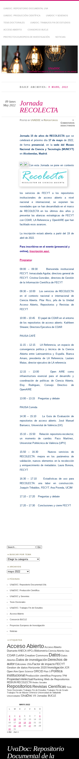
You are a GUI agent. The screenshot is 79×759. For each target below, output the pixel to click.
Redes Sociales (39, 682)
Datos (55, 654)
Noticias (60, 37)
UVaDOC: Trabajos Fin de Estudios (50, 22)
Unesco (33, 692)
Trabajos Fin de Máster (18, 692)
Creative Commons (36, 655)
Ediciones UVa (23, 664)
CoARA (20, 655)
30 (9, 729)
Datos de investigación (31, 659)
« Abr (9, 732)
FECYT (60, 664)
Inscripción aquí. (40, 251)
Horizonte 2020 (37, 667)
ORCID (38, 671)
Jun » (16, 732)
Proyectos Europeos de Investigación (26, 37)
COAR (11, 655)
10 (15, 719)
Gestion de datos (17, 667)
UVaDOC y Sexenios (57, 15)
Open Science (25, 671)
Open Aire (12, 671)
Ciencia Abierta (56, 651)
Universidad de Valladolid (49, 692)
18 (20, 722)
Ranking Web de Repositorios (51, 679)
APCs (30, 650)
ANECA (22, 650)
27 (30, 726)
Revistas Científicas (49, 686)
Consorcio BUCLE (38, 30)
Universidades (13, 696)
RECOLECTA (24, 682)
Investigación (55, 667)
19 (25, 722)
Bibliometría (41, 650)
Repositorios (51, 120)
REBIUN (11, 682)
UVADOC (36, 120)
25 (20, 726)
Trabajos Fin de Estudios (34, 690)
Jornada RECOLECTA (39, 106)
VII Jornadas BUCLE (44, 695)
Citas (67, 651)
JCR (66, 667)
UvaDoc (26, 695)
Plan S (47, 671)
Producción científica (38, 675)
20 (30, 722)
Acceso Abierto (12, 30)
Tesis (69, 687)
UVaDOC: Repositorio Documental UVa (25, 8)
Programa (25, 260)
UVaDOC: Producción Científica (21, 15)
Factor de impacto (43, 664)
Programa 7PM (59, 675)
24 (15, 726)
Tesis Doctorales (14, 22)
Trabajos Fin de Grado (57, 690)
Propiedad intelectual (20, 679)
